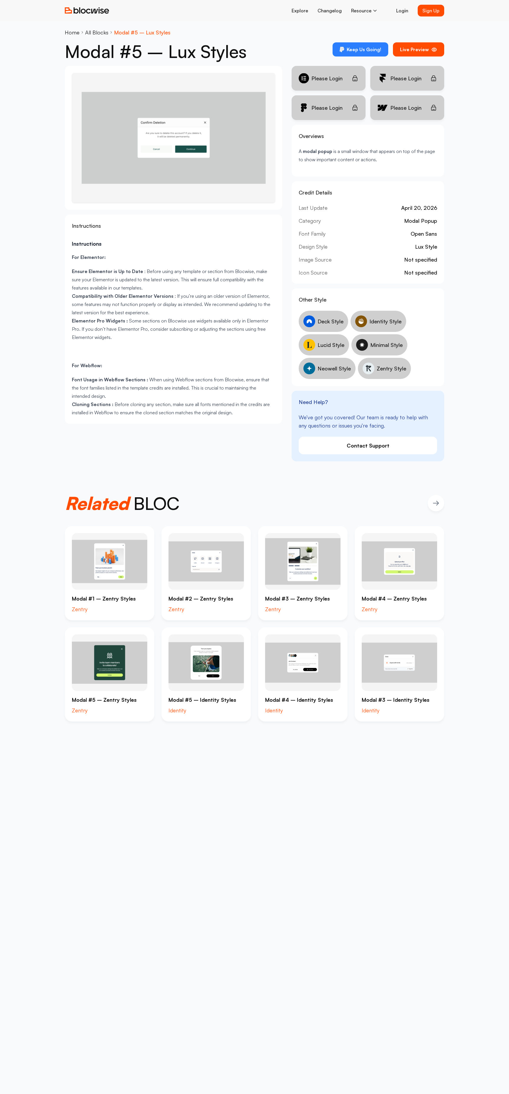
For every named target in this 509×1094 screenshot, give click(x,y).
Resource (361, 11)
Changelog (330, 11)
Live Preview (414, 49)
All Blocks (96, 32)
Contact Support (368, 445)
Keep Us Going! (364, 49)
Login (402, 11)
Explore (300, 11)
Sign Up (430, 11)
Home (72, 32)
